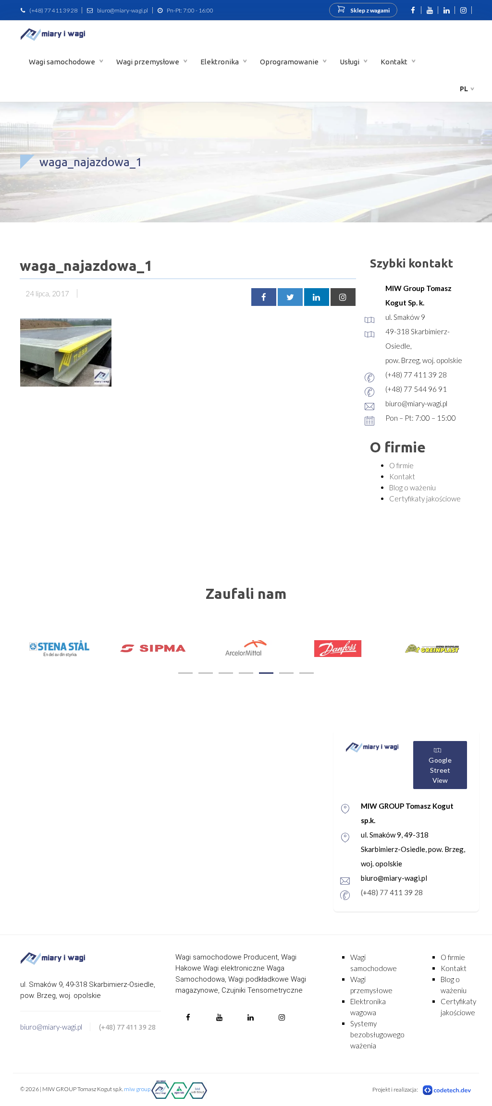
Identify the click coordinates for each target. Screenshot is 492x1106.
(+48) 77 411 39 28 (53, 10)
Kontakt (395, 62)
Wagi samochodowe (63, 62)
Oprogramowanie (290, 62)
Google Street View (440, 770)
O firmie (401, 465)
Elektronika (220, 62)
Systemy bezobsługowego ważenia (377, 1034)
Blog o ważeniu (412, 487)
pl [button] (464, 89)
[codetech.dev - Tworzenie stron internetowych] (447, 1089)
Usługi (350, 62)
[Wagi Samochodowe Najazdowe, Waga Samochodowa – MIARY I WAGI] (53, 34)
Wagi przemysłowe (148, 62)
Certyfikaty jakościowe (425, 498)
